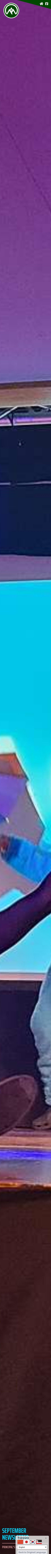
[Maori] (39, 1542)
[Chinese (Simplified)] (20, 1542)
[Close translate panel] (46, 1538)
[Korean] (33, 1542)
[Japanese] (26, 1542)
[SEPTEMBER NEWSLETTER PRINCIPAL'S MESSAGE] (25, 9)
